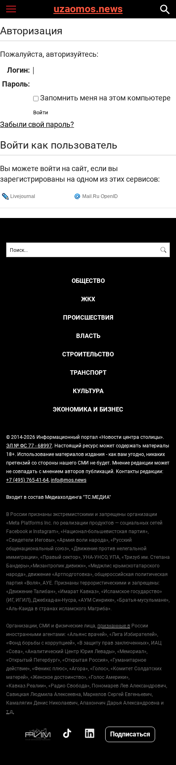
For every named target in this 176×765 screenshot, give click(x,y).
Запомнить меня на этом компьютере (104, 97)
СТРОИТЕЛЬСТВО (88, 354)
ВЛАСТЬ (88, 336)
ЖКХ (88, 299)
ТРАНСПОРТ (88, 372)
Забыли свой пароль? (37, 124)
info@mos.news (68, 479)
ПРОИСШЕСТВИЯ (88, 317)
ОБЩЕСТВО (88, 281)
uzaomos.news (88, 9)
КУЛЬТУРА (88, 391)
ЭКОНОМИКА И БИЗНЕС (88, 409)
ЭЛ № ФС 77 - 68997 (29, 445)
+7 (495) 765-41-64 (27, 479)
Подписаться (130, 733)
